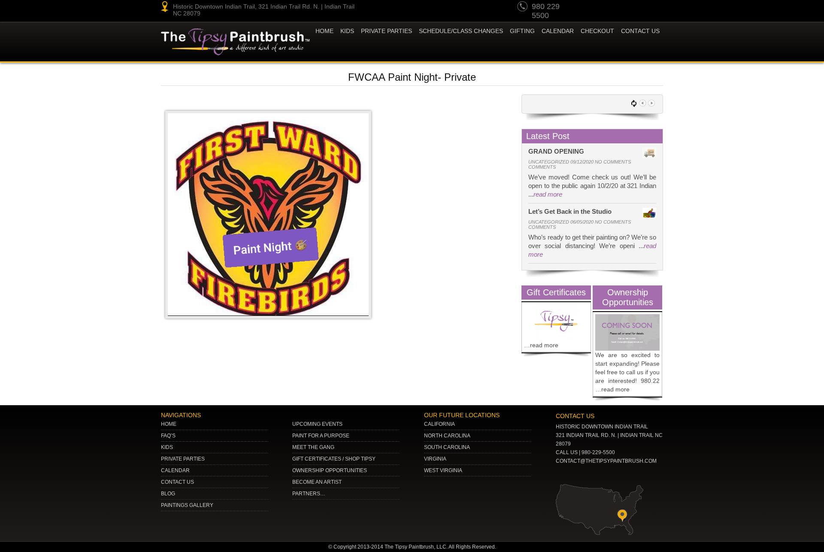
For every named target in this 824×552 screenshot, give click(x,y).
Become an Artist (317, 482)
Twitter (622, 8)
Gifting (522, 30)
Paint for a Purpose (320, 436)
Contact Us (640, 30)
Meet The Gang (313, 447)
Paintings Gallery (187, 505)
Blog (168, 494)
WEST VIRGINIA (443, 470)
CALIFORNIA (439, 424)
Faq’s (168, 436)
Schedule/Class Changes (461, 30)
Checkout (597, 30)
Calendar (558, 30)
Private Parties (386, 30)
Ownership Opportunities (329, 470)
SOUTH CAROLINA (447, 447)
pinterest (606, 8)
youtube (590, 8)
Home (324, 30)
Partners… (308, 494)
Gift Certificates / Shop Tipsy (334, 459)
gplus (638, 8)
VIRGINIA (435, 459)
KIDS (347, 30)
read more (547, 194)
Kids (167, 447)
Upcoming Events (317, 424)
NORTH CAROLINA (447, 436)
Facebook (655, 8)
